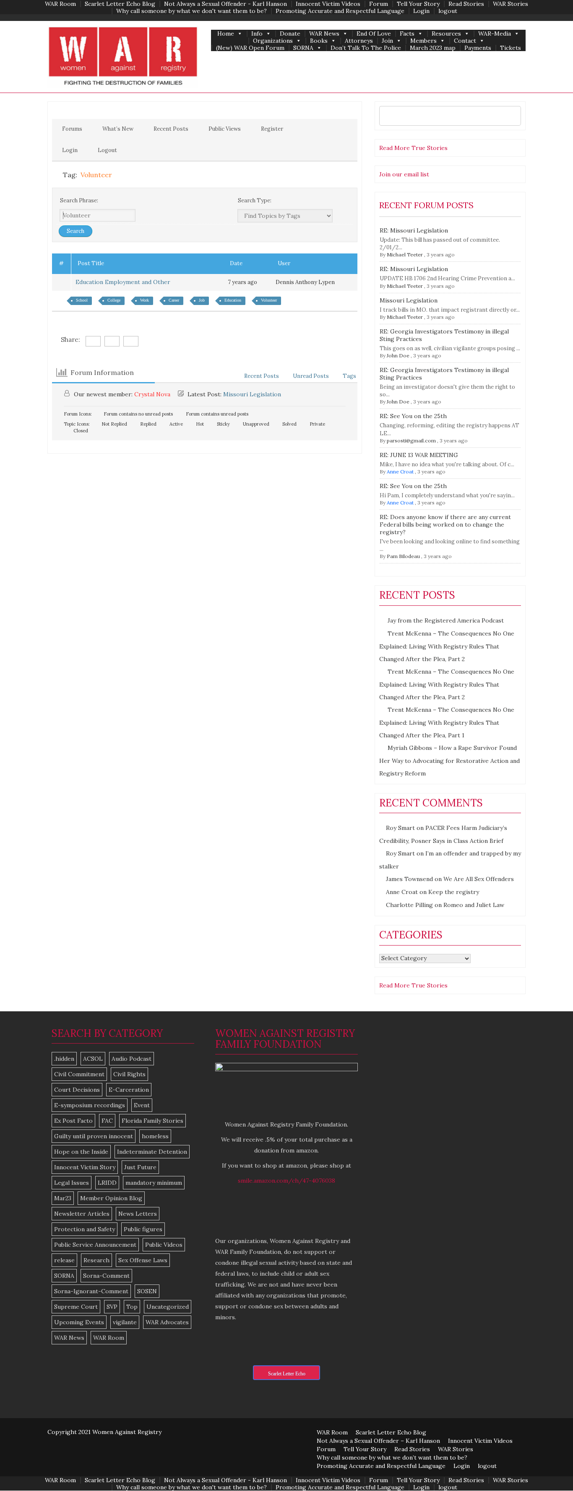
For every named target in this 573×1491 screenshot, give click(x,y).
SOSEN (147, 1291)
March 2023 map (433, 48)
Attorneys (359, 41)
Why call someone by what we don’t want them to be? (392, 1457)
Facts (407, 34)
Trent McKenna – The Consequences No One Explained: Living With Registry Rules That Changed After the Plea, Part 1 (446, 722)
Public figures (143, 1229)
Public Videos (163, 1244)
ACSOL (93, 1058)
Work (144, 300)
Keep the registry (453, 892)
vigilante (125, 1322)
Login (421, 11)
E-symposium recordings (89, 1105)
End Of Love (374, 34)
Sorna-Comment (106, 1275)
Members (423, 41)
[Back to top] (549, 1467)
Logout (107, 150)
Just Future (140, 1167)
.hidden (64, 1058)
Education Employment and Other (125, 282)
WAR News (324, 34)
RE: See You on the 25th (413, 416)
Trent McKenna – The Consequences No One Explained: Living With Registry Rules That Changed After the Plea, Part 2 (446, 646)
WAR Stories (510, 4)
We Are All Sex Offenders (478, 879)
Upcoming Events (79, 1322)
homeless (155, 1136)
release (64, 1260)
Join (387, 41)
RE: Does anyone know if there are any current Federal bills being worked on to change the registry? (445, 524)
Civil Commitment (79, 1074)
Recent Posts (171, 128)
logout (447, 11)
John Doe (398, 355)
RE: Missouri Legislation (414, 230)
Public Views (224, 128)
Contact (465, 41)
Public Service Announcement (95, 1244)
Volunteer (269, 300)
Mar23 (62, 1198)
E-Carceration (129, 1089)
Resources (446, 34)
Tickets (510, 48)
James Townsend (409, 879)
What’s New (117, 128)
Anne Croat (400, 471)
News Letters (137, 1213)
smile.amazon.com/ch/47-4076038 (286, 1180)
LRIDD (107, 1182)
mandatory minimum (153, 1182)
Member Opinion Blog (111, 1198)
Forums (72, 128)
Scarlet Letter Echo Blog (120, 4)
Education (232, 300)
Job (202, 300)
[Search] (512, 116)
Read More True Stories (413, 148)
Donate (290, 34)
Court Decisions (77, 1089)
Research (96, 1260)
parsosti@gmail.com (411, 440)
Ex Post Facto (73, 1120)
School (82, 300)
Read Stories (466, 4)
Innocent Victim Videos (328, 4)
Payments (477, 48)
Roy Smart (400, 828)
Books (319, 41)
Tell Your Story (418, 4)
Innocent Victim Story (84, 1167)
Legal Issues (71, 1182)
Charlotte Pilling (409, 905)
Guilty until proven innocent (93, 1136)
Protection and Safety (84, 1229)
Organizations (273, 41)
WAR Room (60, 4)
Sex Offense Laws (142, 1260)
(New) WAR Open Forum (250, 48)
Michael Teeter (405, 254)
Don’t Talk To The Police (366, 48)
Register (272, 128)
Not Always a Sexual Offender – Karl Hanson (378, 1440)
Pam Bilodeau (403, 556)
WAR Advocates (167, 1322)
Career (174, 300)
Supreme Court (76, 1306)
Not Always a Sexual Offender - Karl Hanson (225, 4)
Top (132, 1306)
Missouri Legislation (252, 394)
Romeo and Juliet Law (473, 905)
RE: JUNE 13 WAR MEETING (419, 455)
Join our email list (404, 174)
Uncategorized (167, 1306)
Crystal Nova (152, 394)
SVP (112, 1306)
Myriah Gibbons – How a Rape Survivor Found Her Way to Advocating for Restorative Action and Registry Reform (449, 760)
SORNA (303, 48)
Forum (378, 4)
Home (225, 34)
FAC (107, 1120)
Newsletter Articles (81, 1213)
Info (257, 34)
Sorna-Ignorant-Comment (91, 1291)
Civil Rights (129, 1074)
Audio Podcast (131, 1058)
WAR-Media (494, 34)
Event (142, 1105)
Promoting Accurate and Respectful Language (340, 11)
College (113, 300)
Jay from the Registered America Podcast (446, 620)
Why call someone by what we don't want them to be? (191, 11)
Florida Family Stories (152, 1120)
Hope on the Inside (81, 1151)
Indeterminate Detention (152, 1151)
